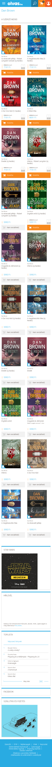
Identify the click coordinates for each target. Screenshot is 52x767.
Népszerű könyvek (15, 641)
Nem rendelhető (13, 227)
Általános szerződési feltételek (24, 753)
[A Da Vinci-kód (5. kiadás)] (11, 92)
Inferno (4, 473)
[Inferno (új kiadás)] (37, 247)
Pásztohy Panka (12, 654)
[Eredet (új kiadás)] (11, 351)
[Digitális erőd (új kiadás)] (37, 194)
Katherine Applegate (13, 661)
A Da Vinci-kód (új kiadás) (11, 318)
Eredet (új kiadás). (8, 161)
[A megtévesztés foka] (11, 504)
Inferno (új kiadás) (34, 266)
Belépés (48, 4)
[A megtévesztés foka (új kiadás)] (37, 299)
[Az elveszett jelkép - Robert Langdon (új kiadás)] (11, 194)
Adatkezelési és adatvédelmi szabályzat (26, 755)
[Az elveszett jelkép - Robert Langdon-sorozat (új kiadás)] (11, 39)
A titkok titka (31, 111)
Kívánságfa (12, 663)
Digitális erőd (6, 421)
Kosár (41, 5)
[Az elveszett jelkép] (37, 504)
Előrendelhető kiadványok (19, 747)
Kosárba (10, 72)
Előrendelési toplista (17, 749)
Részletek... (19, 626)
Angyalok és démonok (35, 421)
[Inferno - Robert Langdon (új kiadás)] (37, 142)
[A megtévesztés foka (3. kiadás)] (37, 39)
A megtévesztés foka (9, 523)
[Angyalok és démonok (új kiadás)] (11, 247)
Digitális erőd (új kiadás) (36, 214)
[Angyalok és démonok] (37, 402)
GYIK (16, 744)
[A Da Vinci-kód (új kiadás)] (11, 299)
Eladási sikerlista (26, 751)
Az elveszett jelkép (34, 523)
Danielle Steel (12, 667)
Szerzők (8, 744)
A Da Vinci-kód (32, 473)
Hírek (35, 744)
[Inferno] (11, 453)
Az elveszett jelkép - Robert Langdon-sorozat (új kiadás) (12, 60)
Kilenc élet (11, 676)
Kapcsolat (43, 744)
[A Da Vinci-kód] (37, 453)
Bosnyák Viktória (12, 648)
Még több (26, 681)
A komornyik (12, 670)
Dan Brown (4, 56)
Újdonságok (36, 747)
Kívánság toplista (34, 749)
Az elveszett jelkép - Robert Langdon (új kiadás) (11, 215)
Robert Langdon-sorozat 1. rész (35, 423)
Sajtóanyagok (25, 744)
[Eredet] (37, 351)
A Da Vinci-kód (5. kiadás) (11, 111)
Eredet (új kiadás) (8, 371)
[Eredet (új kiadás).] (11, 142)
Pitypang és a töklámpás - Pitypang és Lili (23, 657)
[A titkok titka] (37, 92)
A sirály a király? (14, 650)
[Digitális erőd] (11, 402)
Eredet (29, 371)
